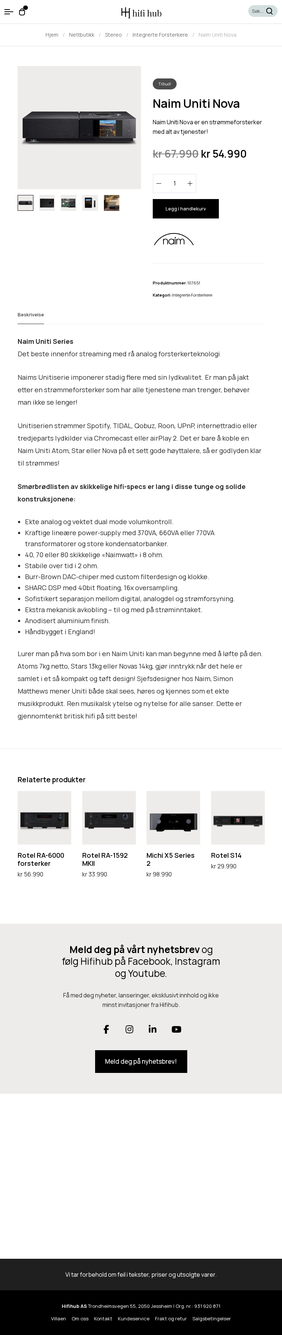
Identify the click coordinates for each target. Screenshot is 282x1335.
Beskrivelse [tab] (31, 314)
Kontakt (103, 1318)
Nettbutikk (81, 34)
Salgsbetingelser (211, 1318)
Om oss (80, 1318)
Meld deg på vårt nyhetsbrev (134, 949)
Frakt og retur (171, 1318)
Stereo (113, 34)
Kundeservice (133, 1318)
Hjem (52, 34)
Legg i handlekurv (186, 208)
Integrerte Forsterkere (160, 34)
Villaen (58, 1318)
